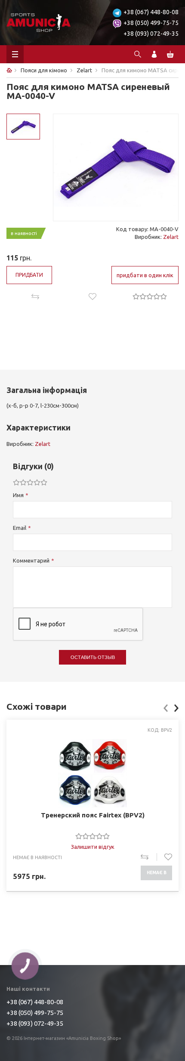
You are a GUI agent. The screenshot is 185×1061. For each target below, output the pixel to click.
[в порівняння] (149, 857)
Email (19, 528)
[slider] (150, 296)
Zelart (171, 237)
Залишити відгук (92, 847)
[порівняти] (35, 296)
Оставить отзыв (93, 657)
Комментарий (31, 560)
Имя (18, 495)
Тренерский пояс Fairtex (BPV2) (93, 815)
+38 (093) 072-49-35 (151, 33)
